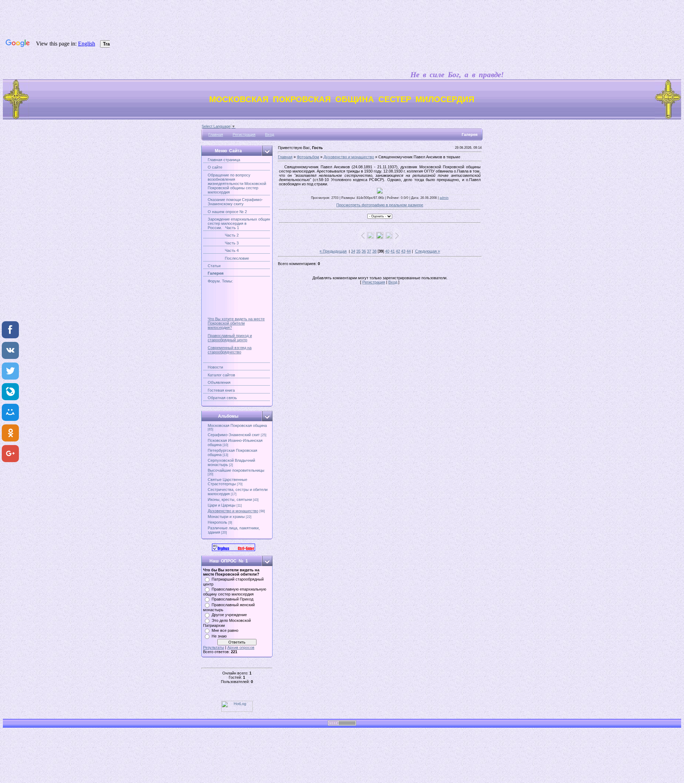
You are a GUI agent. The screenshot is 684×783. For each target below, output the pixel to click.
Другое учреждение (229, 615)
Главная (215, 134)
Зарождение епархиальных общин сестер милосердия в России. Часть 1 (239, 223)
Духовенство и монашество (233, 511)
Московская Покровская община (237, 425)
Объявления (219, 382)
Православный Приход (232, 599)
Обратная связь (222, 398)
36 (364, 251)
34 (353, 251)
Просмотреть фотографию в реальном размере (379, 205)
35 (358, 251)
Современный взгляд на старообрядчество (230, 345)
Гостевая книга (221, 390)
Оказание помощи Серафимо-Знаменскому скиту (235, 201)
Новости (215, 367)
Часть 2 (223, 235)
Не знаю (219, 636)
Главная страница (224, 160)
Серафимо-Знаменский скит (234, 435)
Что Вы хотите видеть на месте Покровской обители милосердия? (236, 318)
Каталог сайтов (221, 375)
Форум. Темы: (220, 281)
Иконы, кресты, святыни (230, 499)
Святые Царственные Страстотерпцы (227, 481)
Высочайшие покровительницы (236, 470)
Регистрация (244, 134)
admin (444, 198)
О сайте (215, 167)
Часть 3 (223, 243)
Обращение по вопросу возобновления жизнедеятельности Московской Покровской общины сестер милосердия (237, 183)
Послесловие (228, 258)
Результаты (213, 647)
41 (392, 251)
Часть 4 (223, 250)
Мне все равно (225, 630)
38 (374, 251)
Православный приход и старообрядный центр (230, 333)
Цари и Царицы (221, 505)
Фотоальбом (308, 157)
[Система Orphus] (233, 549)
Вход (269, 134)
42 (398, 251)
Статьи (214, 266)
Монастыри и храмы (226, 516)
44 (408, 251)
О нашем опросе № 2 (227, 212)
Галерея (215, 273)
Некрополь (217, 522)
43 (403, 251)
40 (387, 251)
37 (369, 251)
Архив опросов (240, 647)
